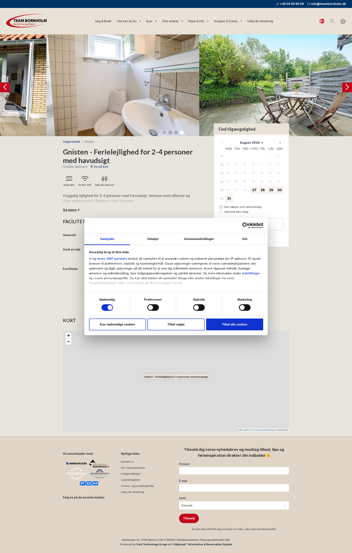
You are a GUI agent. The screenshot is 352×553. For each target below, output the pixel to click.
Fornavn (184, 464)
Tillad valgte (176, 324)
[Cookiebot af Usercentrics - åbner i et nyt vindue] (245, 225)
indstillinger (251, 273)
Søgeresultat (71, 141)
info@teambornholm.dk (328, 3)
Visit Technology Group (151, 544)
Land (182, 498)
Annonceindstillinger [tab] (199, 238)
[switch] (153, 307)
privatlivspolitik (267, 529)
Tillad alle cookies (234, 324)
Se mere (70, 210)
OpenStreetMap (264, 429)
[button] (5, 87)
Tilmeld (189, 518)
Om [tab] (244, 238)
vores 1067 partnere (112, 258)
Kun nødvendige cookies (117, 324)
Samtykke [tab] (107, 238)
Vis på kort (100, 166)
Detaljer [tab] (153, 238)
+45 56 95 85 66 (292, 3)
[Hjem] (27, 21)
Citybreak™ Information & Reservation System (202, 544)
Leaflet (246, 429)
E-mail (183, 481)
